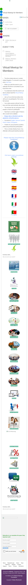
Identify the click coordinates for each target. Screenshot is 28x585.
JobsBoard (14, 361)
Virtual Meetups (9, 53)
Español (14, 190)
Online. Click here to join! (10, 41)
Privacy (15, 566)
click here (8, 82)
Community (14, 337)
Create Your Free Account (14, 244)
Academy (14, 385)
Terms (10, 566)
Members (13, 58)
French (4, 122)
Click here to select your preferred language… (14, 156)
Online (7, 60)
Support (5, 566)
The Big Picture (14, 500)
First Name (5, 538)
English (13, 120)
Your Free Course (14, 412)
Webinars (14, 398)
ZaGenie (11, 571)
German (18, 120)
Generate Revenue (14, 468)
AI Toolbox (14, 288)
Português (14, 214)
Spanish (22, 120)
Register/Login (11, 563)
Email (4, 544)
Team (22, 563)
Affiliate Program (14, 458)
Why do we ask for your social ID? (9, 256)
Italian (8, 122)
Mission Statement (14, 446)
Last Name (5, 541)
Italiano (14, 206)
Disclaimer (21, 566)
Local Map (14, 325)
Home (4, 563)
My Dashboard (14, 272)
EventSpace (14, 373)
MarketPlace (14, 301)
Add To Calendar (11, 28)
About (17, 563)
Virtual (11, 60)
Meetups (7, 51)
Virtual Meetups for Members (10, 55)
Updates (13, 564)
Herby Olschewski (17, 579)
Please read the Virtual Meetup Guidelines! (14, 138)
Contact (19, 564)
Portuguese (14, 122)
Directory (14, 313)
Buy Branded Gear (14, 428)
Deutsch (14, 182)
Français (14, 198)
